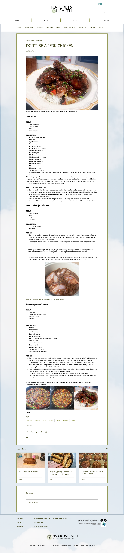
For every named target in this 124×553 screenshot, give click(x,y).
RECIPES (92, 27)
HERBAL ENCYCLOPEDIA (53, 27)
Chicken (65, 420)
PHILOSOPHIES (29, 27)
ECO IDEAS (40, 27)
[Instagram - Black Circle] (105, 520)
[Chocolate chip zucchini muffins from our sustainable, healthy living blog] (93, 460)
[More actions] (97, 40)
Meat (44, 420)
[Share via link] (41, 432)
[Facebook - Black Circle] (101, 520)
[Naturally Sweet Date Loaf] (31, 460)
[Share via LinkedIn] (36, 432)
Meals (58, 420)
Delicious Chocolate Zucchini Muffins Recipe (92, 473)
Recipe (29, 420)
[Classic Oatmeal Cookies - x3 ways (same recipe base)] (62, 460)
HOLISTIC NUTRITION (69, 27)
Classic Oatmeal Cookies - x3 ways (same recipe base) (61, 473)
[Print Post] (46, 432)
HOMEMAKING (83, 27)
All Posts (18, 27)
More (100, 27)
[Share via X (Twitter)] (32, 432)
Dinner (51, 420)
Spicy (73, 420)
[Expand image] (62, 279)
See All (106, 449)
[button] (100, 4)
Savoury (37, 420)
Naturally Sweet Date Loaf (29, 472)
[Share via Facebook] (27, 432)
